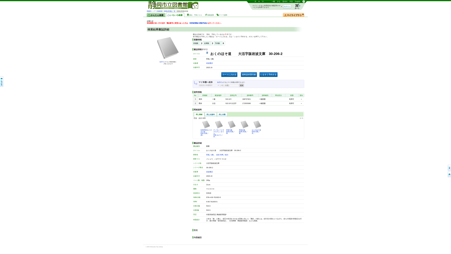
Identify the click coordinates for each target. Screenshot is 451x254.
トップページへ (449, 174)
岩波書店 (209, 63)
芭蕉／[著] (210, 155)
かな (278, 1)
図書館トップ (151, 11)
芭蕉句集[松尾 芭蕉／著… (230, 131)
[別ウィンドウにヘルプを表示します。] (304, 1)
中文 (291, 1)
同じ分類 (222, 114)
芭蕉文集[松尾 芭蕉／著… (243, 131)
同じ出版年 (211, 114)
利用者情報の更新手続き (199, 23)
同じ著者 (199, 114)
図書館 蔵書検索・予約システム (171, 5)
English (297, 1)
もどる (2, 81)
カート (297, 6)
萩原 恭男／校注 (222, 155)
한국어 (284, 1)
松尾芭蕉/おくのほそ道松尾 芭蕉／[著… (206, 132)
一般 (273, 1)
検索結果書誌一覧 (169, 11)
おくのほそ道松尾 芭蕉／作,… (256, 131)
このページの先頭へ (449, 168)
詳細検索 (159, 11)
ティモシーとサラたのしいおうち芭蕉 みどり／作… (218, 133)
